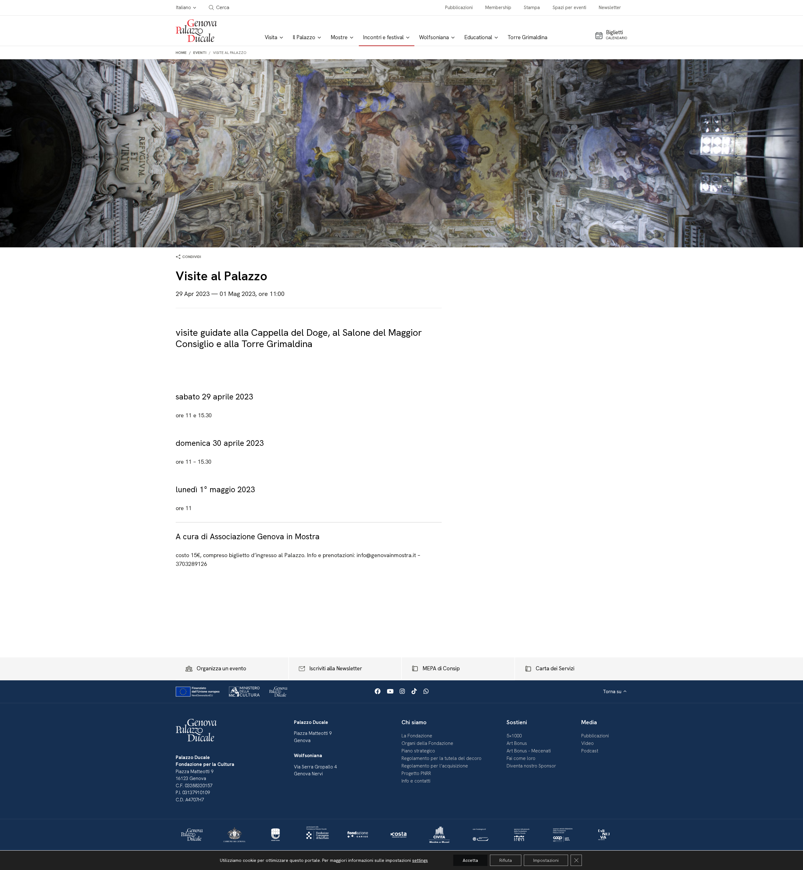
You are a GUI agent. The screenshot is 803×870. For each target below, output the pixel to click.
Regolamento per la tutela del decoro (441, 758)
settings (420, 860)
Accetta (470, 860)
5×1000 (514, 736)
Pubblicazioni (459, 7)
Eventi (199, 52)
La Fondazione (417, 736)
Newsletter (610, 7)
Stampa (532, 7)
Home (181, 52)
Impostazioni (546, 860)
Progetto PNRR (416, 773)
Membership (498, 7)
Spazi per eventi (569, 7)
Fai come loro (521, 758)
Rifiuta (505, 860)
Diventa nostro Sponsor (531, 766)
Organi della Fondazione (427, 743)
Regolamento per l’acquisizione (435, 766)
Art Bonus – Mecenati (529, 751)
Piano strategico (418, 751)
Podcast (589, 751)
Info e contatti (416, 781)
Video (587, 743)
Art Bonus (517, 743)
